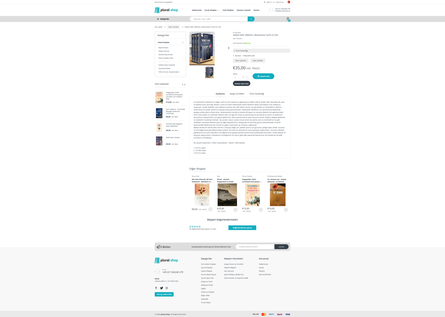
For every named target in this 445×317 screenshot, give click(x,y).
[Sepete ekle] (210, 209)
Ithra (218, 176)
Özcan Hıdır (195, 176)
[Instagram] (166, 288)
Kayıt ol (269, 2)
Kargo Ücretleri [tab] (237, 93)
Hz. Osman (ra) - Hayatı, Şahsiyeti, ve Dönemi (277, 180)
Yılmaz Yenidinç (247, 176)
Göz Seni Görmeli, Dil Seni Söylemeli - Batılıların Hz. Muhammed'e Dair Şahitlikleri (202, 180)
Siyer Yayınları (237, 38)
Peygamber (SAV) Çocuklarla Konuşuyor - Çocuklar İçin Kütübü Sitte (175, 95)
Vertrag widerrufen (164, 294)
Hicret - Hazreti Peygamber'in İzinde (225, 180)
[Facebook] (156, 288)
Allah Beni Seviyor (173, 137)
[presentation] (182, 84)
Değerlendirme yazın (242, 227)
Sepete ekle (265, 76)
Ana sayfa (158, 27)
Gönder (281, 247)
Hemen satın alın (242, 84)
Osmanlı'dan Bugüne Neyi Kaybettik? (174, 125)
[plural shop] (171, 10)
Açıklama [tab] (220, 93)
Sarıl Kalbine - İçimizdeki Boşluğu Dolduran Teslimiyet (175, 111)
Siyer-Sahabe (173, 27)
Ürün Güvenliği (241, 50)
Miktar (235, 74)
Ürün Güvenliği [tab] (257, 93)
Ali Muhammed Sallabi (274, 176)
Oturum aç (280, 2)
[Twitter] (161, 288)
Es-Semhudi (237, 33)
